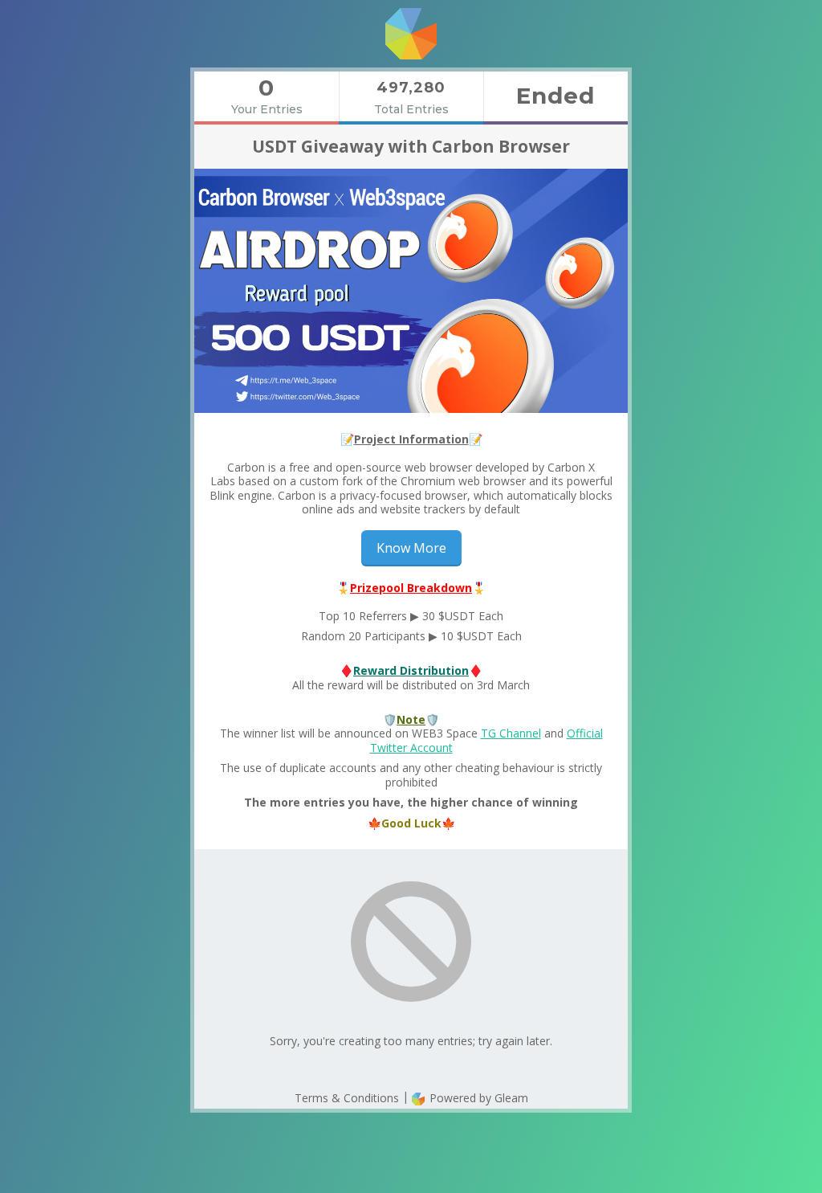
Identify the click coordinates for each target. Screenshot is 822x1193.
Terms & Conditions (347, 1097)
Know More (411, 548)
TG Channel (511, 733)
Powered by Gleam (477, 1097)
